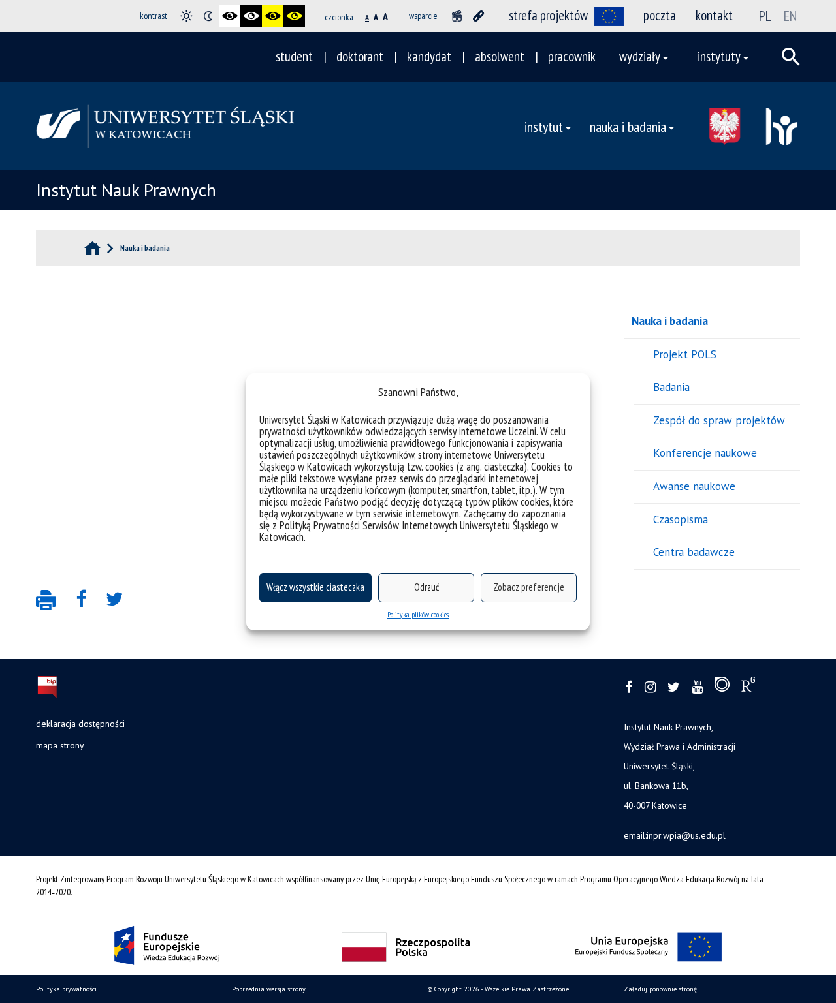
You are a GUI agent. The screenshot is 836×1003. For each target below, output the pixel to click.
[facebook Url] (629, 687)
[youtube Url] (697, 687)
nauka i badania (628, 126)
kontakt (714, 15)
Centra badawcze (694, 552)
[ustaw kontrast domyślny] (186, 16)
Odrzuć (426, 587)
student (294, 56)
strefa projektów (548, 15)
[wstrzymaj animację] (457, 16)
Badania (671, 387)
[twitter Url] (673, 687)
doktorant (359, 56)
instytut (543, 126)
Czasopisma (680, 519)
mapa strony (60, 745)
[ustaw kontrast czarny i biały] (229, 16)
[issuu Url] (722, 687)
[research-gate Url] (748, 687)
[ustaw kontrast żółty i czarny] (294, 16)
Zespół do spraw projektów (719, 420)
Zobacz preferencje (528, 587)
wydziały (639, 56)
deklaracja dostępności (80, 724)
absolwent (499, 56)
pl (765, 16)
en (790, 16)
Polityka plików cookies (418, 614)
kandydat (429, 56)
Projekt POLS (684, 354)
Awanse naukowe (694, 486)
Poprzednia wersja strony (269, 989)
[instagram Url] (650, 687)
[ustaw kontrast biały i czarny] (251, 16)
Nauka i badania (670, 321)
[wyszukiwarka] (791, 57)
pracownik (572, 56)
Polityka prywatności (66, 989)
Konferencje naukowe (705, 453)
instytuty (719, 56)
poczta (659, 15)
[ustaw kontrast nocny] (208, 16)
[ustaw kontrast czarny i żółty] (272, 16)
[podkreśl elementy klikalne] (478, 16)
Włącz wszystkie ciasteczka (315, 587)
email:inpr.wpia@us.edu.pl (675, 835)
